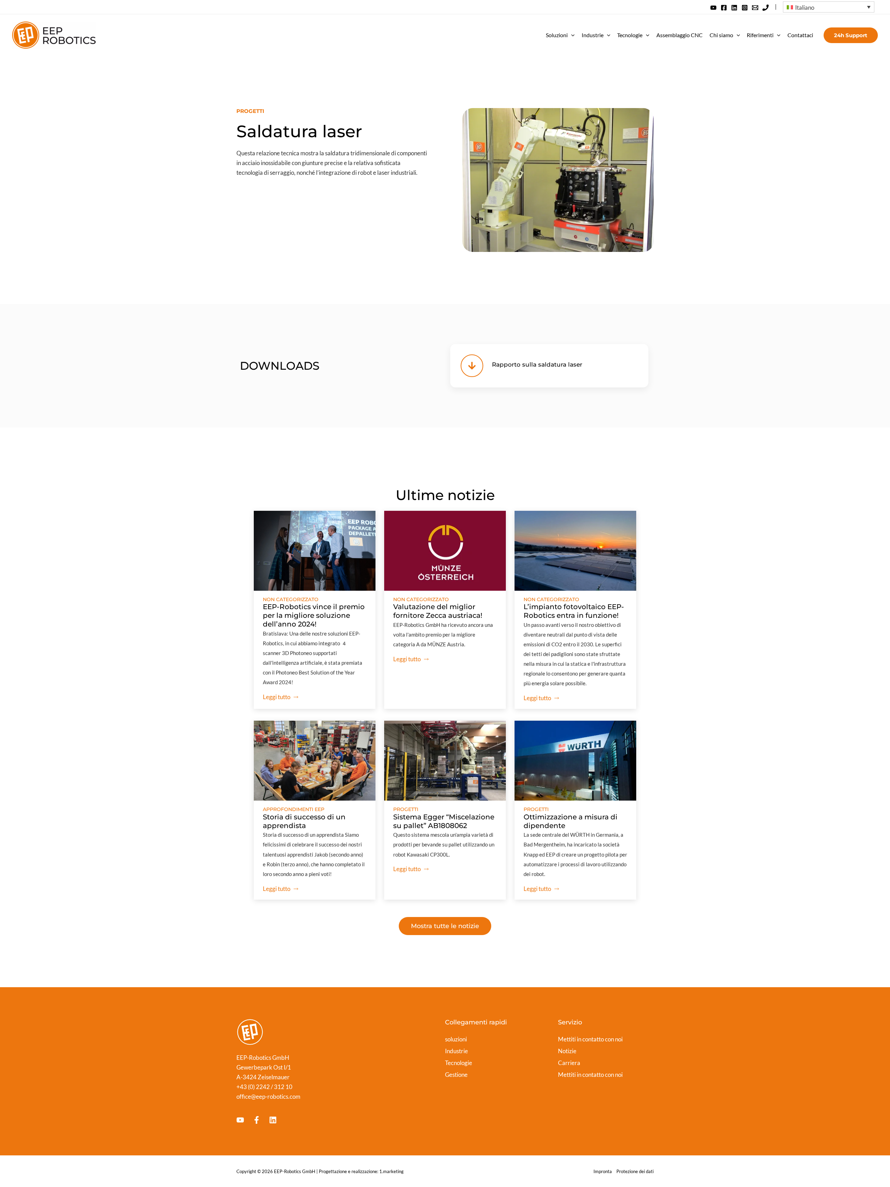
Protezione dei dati (635, 1171)
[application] (571, 35)
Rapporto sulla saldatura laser (537, 364)
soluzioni (456, 1039)
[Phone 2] (765, 8)
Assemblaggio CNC (679, 35)
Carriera (569, 1062)
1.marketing (391, 1171)
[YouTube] (713, 8)
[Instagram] (745, 8)
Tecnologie (629, 35)
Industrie (593, 35)
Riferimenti (760, 35)
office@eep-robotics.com (268, 1096)
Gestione (456, 1074)
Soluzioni (557, 35)
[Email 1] (755, 8)
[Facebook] (724, 8)
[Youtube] (240, 1120)
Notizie (567, 1051)
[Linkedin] (734, 8)
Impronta (602, 1171)
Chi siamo (721, 35)
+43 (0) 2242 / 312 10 (264, 1086)
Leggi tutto (276, 697)
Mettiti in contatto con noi (590, 1039)
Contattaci (800, 35)
